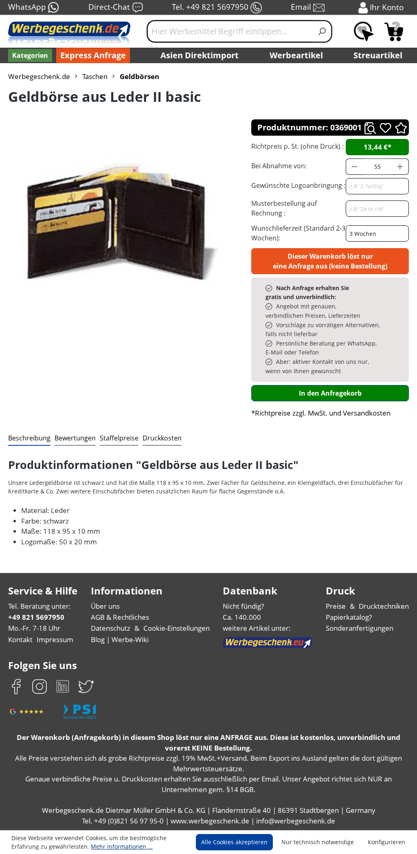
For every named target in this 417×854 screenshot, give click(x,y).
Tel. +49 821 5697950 (211, 7)
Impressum (55, 639)
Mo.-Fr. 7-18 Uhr (34, 628)
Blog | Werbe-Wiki (120, 639)
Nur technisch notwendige (317, 842)
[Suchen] (322, 31)
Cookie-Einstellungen (176, 628)
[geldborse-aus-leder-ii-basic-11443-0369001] (121, 221)
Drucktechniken (384, 606)
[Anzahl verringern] (354, 166)
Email (302, 7)
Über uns (105, 606)
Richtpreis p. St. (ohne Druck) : (297, 146)
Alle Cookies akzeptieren (234, 842)
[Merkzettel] (364, 31)
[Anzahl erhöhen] (400, 166)
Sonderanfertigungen (359, 628)
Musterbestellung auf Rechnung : (284, 208)
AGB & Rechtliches (120, 617)
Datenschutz (110, 628)
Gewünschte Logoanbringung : (298, 185)
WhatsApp (28, 7)
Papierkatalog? (349, 617)
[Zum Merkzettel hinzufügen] (385, 128)
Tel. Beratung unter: (39, 606)
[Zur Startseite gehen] (69, 35)
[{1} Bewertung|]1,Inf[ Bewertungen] (401, 127)
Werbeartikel (296, 55)
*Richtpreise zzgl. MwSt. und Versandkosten (321, 413)
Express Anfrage (93, 55)
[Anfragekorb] (394, 31)
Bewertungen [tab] (75, 438)
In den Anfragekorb (330, 393)
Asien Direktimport (199, 55)
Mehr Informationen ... (122, 846)
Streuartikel (377, 55)
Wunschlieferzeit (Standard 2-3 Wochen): (298, 233)
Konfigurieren (386, 842)
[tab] (29, 438)
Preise (336, 606)
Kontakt (20, 639)
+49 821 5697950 (36, 617)
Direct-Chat (110, 7)
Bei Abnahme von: (279, 165)
